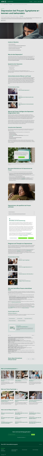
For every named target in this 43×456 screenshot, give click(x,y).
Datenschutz (29, 233)
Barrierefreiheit (25, 235)
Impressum (20, 235)
